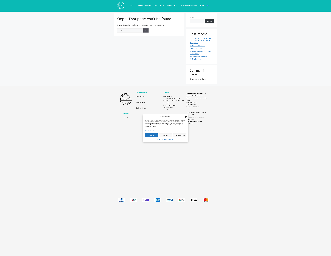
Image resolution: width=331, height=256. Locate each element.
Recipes (169, 5)
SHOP (202, 5)
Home (131, 5)
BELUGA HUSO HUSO (197, 46)
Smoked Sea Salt (196, 49)
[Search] (146, 30)
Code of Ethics (141, 108)
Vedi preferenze (180, 135)
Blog (175, 5)
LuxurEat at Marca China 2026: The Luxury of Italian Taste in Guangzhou (200, 41)
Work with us (159, 5)
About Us (140, 5)
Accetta (151, 135)
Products (147, 5)
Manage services (149, 130)
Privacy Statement (168, 139)
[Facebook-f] (124, 117)
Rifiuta (165, 135)
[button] (185, 116)
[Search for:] (130, 30)
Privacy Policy (140, 96)
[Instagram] (127, 117)
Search (192, 18)
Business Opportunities (189, 5)
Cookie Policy (160, 139)
